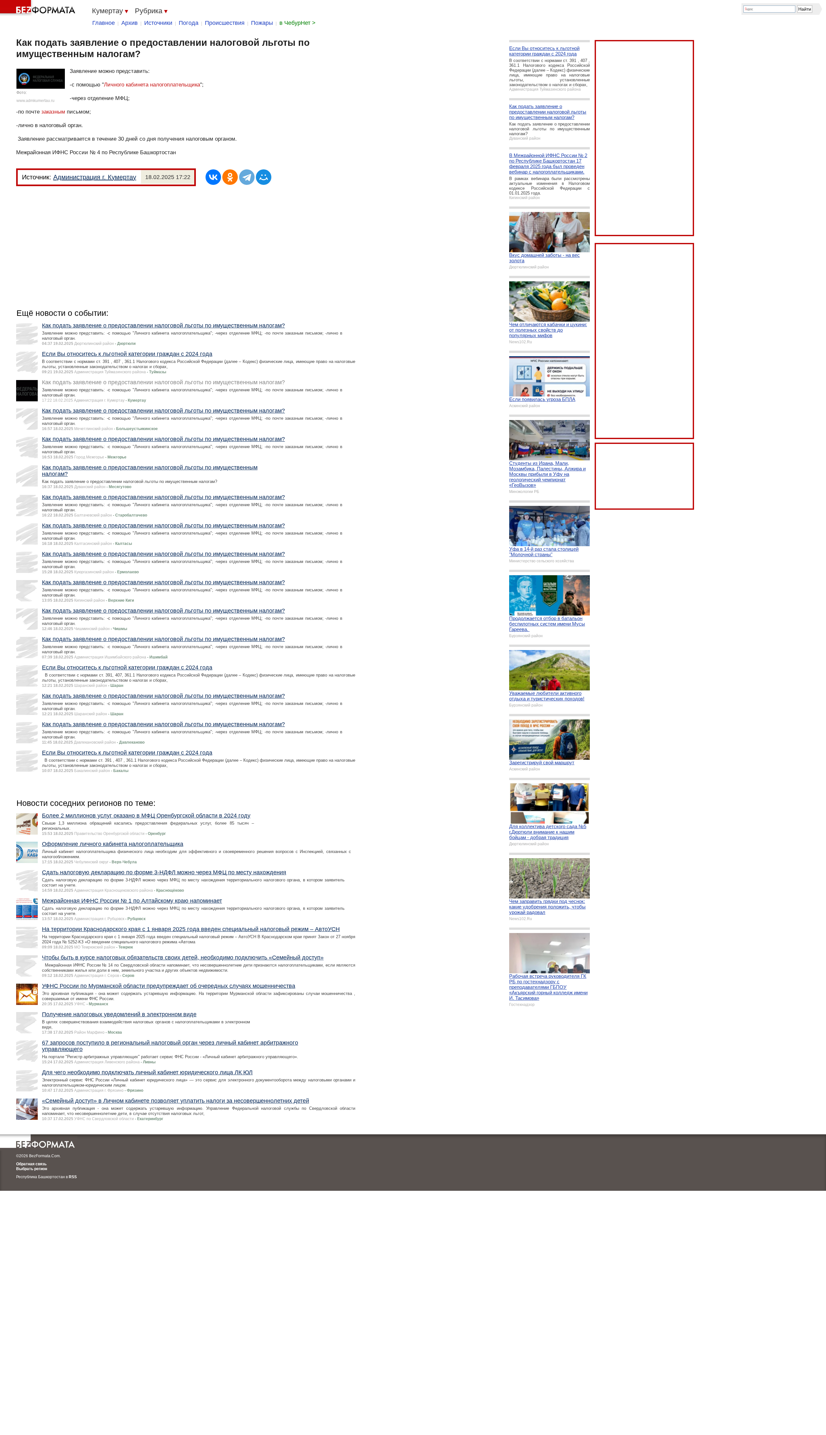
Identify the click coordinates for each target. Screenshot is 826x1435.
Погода (188, 23)
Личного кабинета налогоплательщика (152, 85)
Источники (158, 23)
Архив (129, 23)
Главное (103, 23)
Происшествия (225, 23)
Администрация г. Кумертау (94, 177)
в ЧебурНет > (297, 23)
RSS (73, 1177)
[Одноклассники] (230, 177)
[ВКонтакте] (213, 177)
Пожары (262, 23)
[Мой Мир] (263, 177)
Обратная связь (31, 1164)
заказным (53, 112)
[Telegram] (247, 177)
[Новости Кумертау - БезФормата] (38, 8)
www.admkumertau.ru (35, 100)
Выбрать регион (31, 1169)
